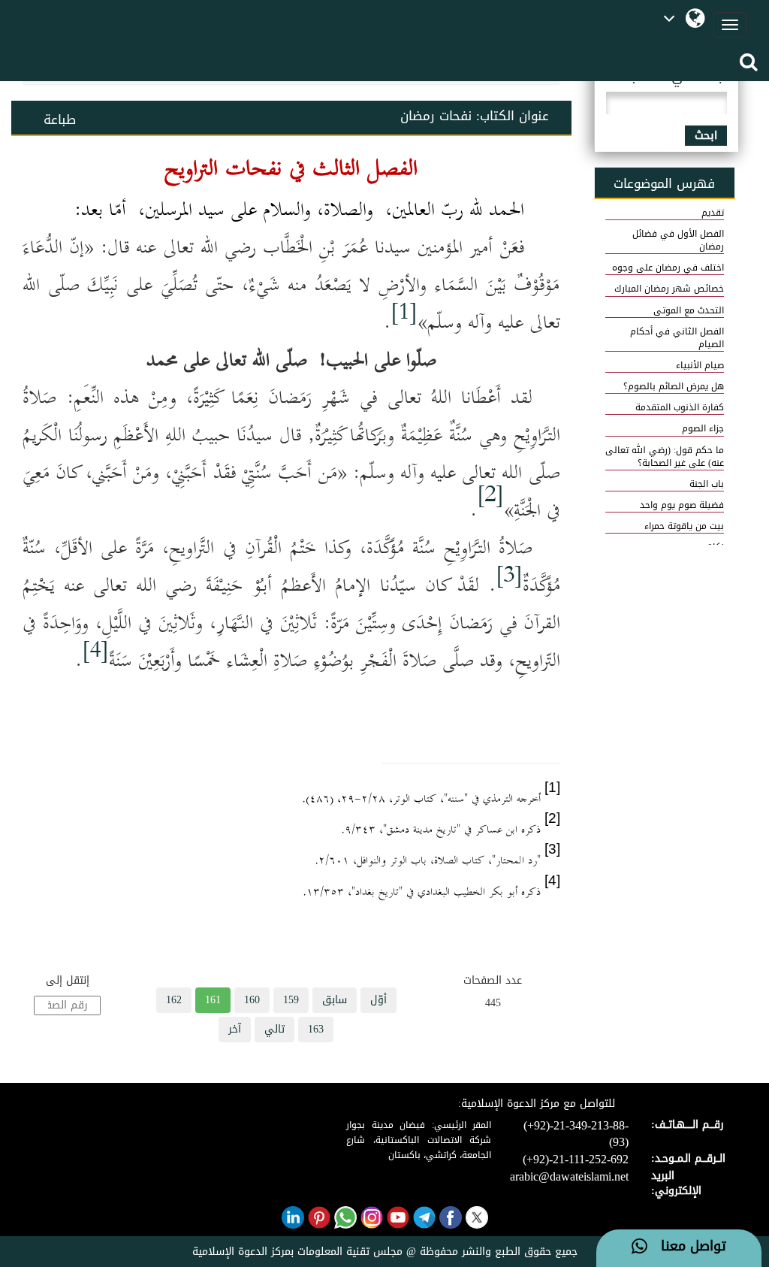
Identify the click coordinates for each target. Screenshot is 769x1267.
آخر (234, 1029)
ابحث (706, 135)
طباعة (60, 119)
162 (174, 1000)
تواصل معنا (686, 1246)
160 (252, 1000)
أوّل (378, 1000)
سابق (334, 1000)
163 (316, 1029)
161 (213, 1000)
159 (291, 1000)
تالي (274, 1029)
